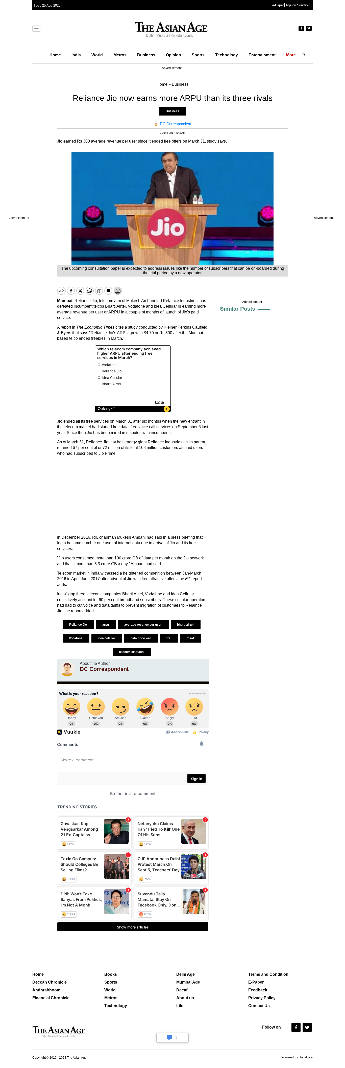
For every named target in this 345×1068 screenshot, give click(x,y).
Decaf (181, 990)
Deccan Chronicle (49, 982)
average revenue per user (143, 624)
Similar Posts (237, 309)
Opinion (173, 55)
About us (185, 998)
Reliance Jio (78, 624)
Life (179, 1006)
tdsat (191, 638)
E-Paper (256, 982)
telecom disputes (131, 652)
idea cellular (107, 638)
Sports (198, 55)
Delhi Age (185, 974)
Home (55, 55)
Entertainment (262, 55)
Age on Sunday (297, 5)
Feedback (257, 990)
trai (169, 638)
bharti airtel (185, 624)
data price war (141, 638)
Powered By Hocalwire (297, 1057)
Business (146, 55)
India (76, 55)
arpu (106, 624)
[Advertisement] (133, 495)
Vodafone (76, 638)
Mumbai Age (188, 982)
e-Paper (278, 5)
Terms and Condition (268, 974)
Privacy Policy (262, 998)
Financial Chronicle (50, 998)
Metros (120, 55)
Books (110, 974)
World (97, 55)
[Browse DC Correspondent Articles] (67, 668)
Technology (226, 55)
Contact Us (259, 1006)
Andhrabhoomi (46, 990)
